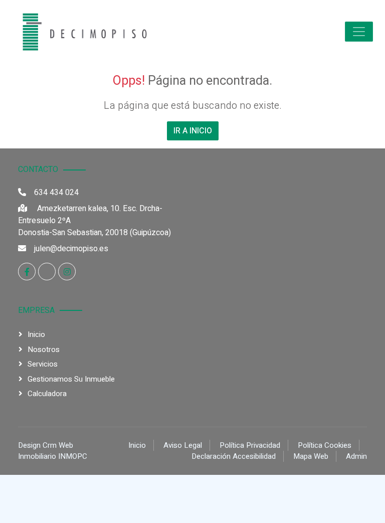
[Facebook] (27, 271)
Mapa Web (310, 456)
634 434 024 (56, 193)
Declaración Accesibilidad (233, 456)
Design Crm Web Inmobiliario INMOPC (52, 451)
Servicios (43, 364)
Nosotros (44, 349)
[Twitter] (47, 271)
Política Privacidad (250, 445)
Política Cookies (324, 445)
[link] (82, 31)
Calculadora (47, 393)
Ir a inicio (192, 131)
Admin (356, 456)
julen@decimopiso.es (71, 249)
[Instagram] (67, 271)
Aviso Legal (182, 445)
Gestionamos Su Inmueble (71, 379)
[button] (359, 32)
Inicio (36, 334)
